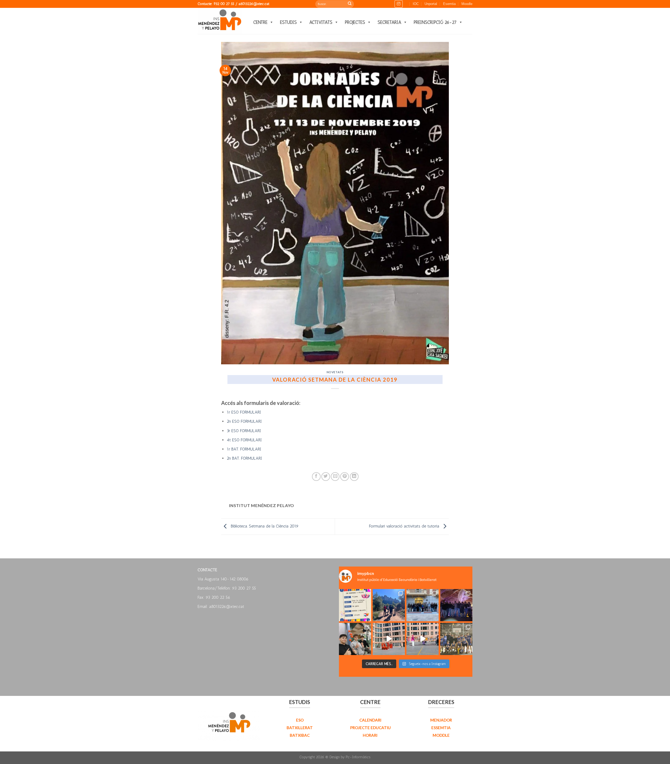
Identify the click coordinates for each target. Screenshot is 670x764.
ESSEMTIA (441, 727)
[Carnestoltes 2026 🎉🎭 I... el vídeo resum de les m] (422, 639)
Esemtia (449, 4)
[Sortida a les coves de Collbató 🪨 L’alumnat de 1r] (456, 605)
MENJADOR (441, 720)
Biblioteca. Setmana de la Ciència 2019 (264, 526)
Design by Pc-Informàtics (350, 757)
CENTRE (260, 22)
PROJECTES (355, 22)
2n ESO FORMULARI (244, 421)
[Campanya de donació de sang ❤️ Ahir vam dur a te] (355, 639)
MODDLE (441, 735)
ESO (300, 720)
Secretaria (389, 22)
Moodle (466, 4)
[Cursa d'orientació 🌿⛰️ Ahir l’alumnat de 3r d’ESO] (389, 605)
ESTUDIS (288, 22)
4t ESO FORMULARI (244, 439)
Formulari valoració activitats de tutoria (404, 526)
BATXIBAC (300, 735)
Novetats (335, 372)
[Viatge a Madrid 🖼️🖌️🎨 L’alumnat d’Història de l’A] (422, 605)
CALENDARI (370, 720)
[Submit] (350, 4)
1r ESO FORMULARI (244, 412)
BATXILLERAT (300, 727)
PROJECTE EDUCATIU (370, 727)
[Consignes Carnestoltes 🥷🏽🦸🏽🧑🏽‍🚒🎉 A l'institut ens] (355, 605)
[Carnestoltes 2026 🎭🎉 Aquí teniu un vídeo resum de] (389, 639)
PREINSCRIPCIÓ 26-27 (435, 22)
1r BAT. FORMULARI (244, 449)
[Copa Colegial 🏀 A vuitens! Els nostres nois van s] (456, 639)
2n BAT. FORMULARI (244, 458)
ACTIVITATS (320, 22)
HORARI (370, 735)
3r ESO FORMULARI (244, 430)
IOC (416, 4)
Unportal (431, 4)
